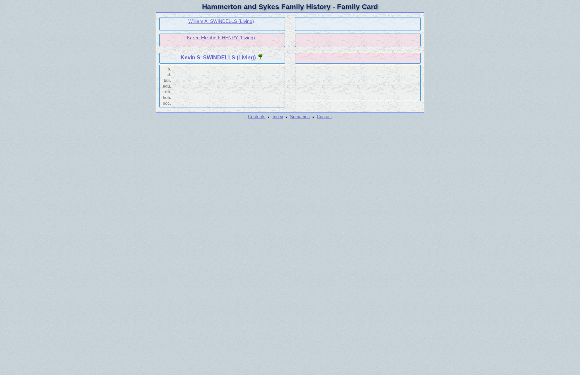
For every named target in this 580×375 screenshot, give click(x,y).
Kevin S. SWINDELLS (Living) (218, 57)
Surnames (300, 116)
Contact (324, 116)
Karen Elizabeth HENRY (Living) (221, 37)
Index (278, 116)
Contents (256, 116)
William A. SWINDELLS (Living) (221, 21)
